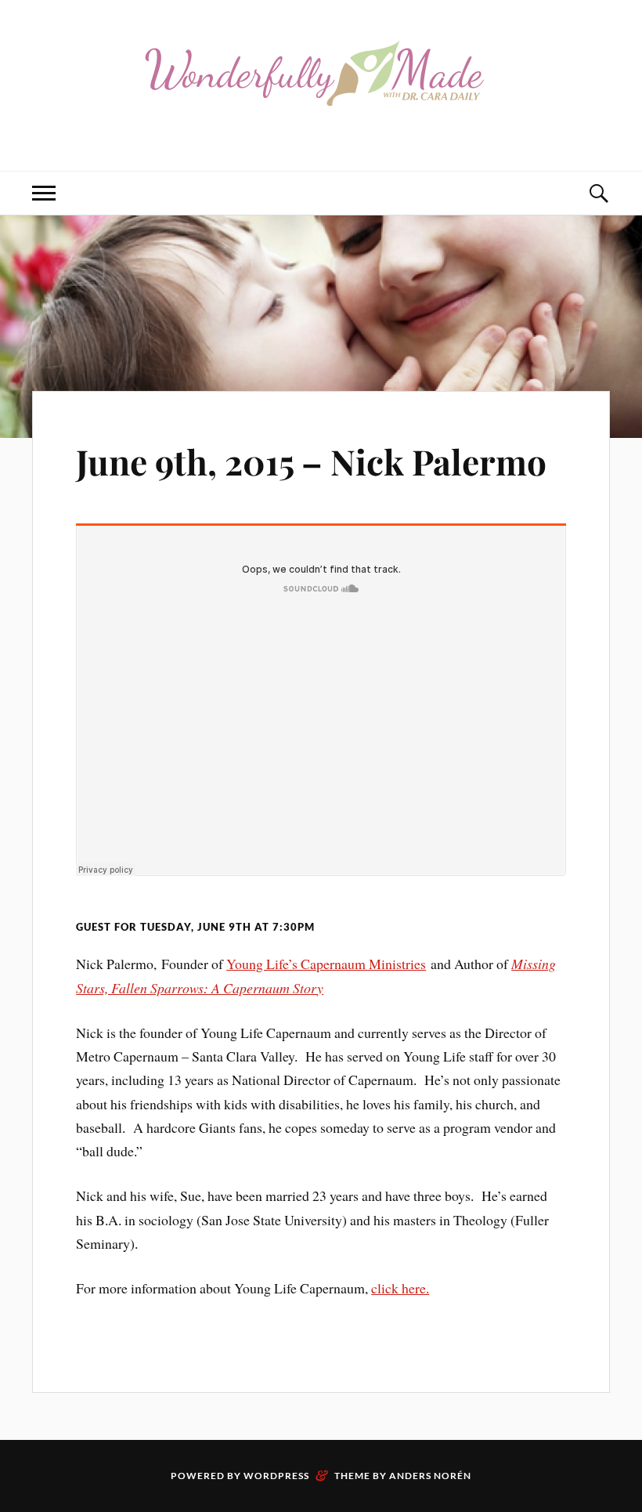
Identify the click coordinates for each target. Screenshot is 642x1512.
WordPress (276, 1475)
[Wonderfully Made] (321, 123)
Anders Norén (430, 1475)
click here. (400, 1288)
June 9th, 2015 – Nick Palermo (311, 461)
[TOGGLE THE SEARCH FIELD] (598, 193)
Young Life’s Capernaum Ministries (326, 963)
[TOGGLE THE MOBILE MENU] (44, 193)
